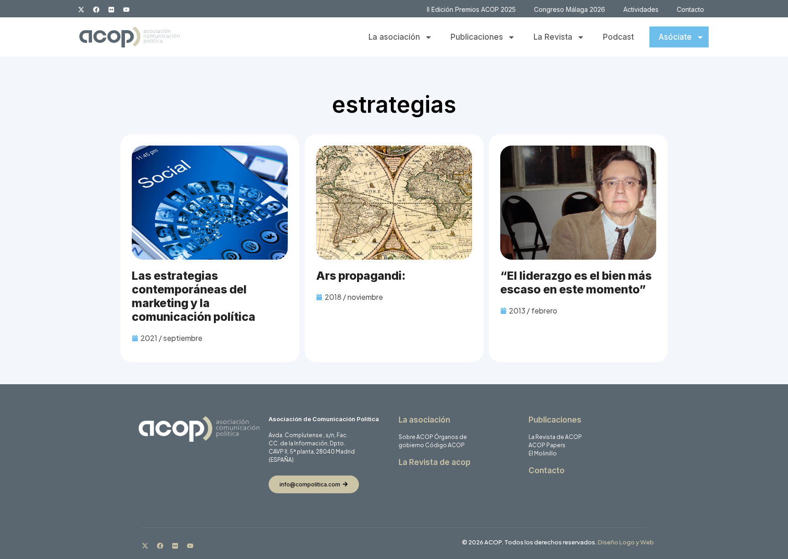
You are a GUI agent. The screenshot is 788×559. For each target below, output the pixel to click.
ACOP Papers (547, 445)
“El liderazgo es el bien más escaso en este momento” (576, 282)
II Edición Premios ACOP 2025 (471, 9)
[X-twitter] (81, 9)
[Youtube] (126, 9)
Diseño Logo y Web (626, 542)
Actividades (640, 9)
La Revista (553, 37)
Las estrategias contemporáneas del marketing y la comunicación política (193, 296)
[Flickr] (111, 9)
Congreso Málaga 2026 (569, 9)
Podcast (618, 37)
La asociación (394, 37)
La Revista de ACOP (555, 437)
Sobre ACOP (416, 437)
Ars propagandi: (360, 275)
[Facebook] (96, 9)
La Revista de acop (435, 462)
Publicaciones (477, 37)
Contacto (690, 9)
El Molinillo (543, 453)
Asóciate (675, 37)
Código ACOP (445, 445)
